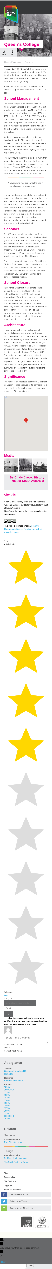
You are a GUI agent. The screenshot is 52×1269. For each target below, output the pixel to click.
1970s (7, 1108)
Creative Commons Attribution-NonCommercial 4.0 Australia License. (23, 529)
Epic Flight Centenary (14, 1142)
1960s (7, 1106)
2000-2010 (9, 1116)
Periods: (8, 1084)
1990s (7, 1113)
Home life (8, 1074)
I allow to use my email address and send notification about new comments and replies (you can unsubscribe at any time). (25, 1021)
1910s (7, 1092)
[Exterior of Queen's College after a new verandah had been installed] (40, 471)
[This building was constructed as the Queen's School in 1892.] (11, 471)
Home (7, 62)
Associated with (12, 1140)
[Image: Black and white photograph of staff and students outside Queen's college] (26, 471)
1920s (7, 1095)
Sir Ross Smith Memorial (15, 1158)
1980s (7, 1111)
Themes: (8, 1068)
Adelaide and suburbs (14, 1080)
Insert (30, 1265)
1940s (7, 1100)
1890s (7, 1087)
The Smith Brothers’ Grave (16, 1162)
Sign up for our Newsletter (21, 1208)
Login (6, 995)
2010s (7, 1119)
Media (4, 54)
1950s (7, 1103)
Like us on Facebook (18, 1194)
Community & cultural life (15, 1071)
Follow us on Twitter (18, 1201)
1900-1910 (9, 1090)
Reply (4, 1262)
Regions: (8, 1078)
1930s (7, 1098)
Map (12, 54)
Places (14, 62)
